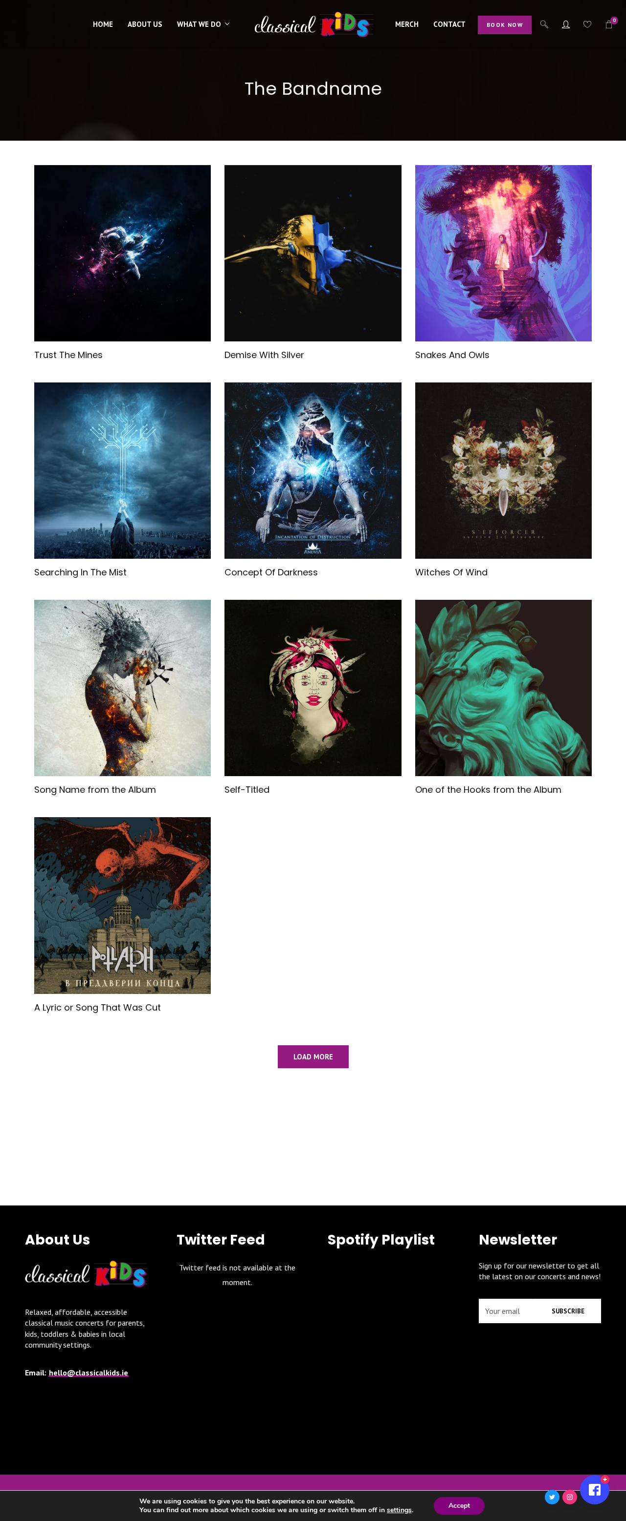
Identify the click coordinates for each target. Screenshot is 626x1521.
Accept (459, 1505)
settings (399, 1510)
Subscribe (568, 1311)
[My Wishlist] (587, 24)
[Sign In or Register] (566, 24)
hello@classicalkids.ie (88, 1372)
